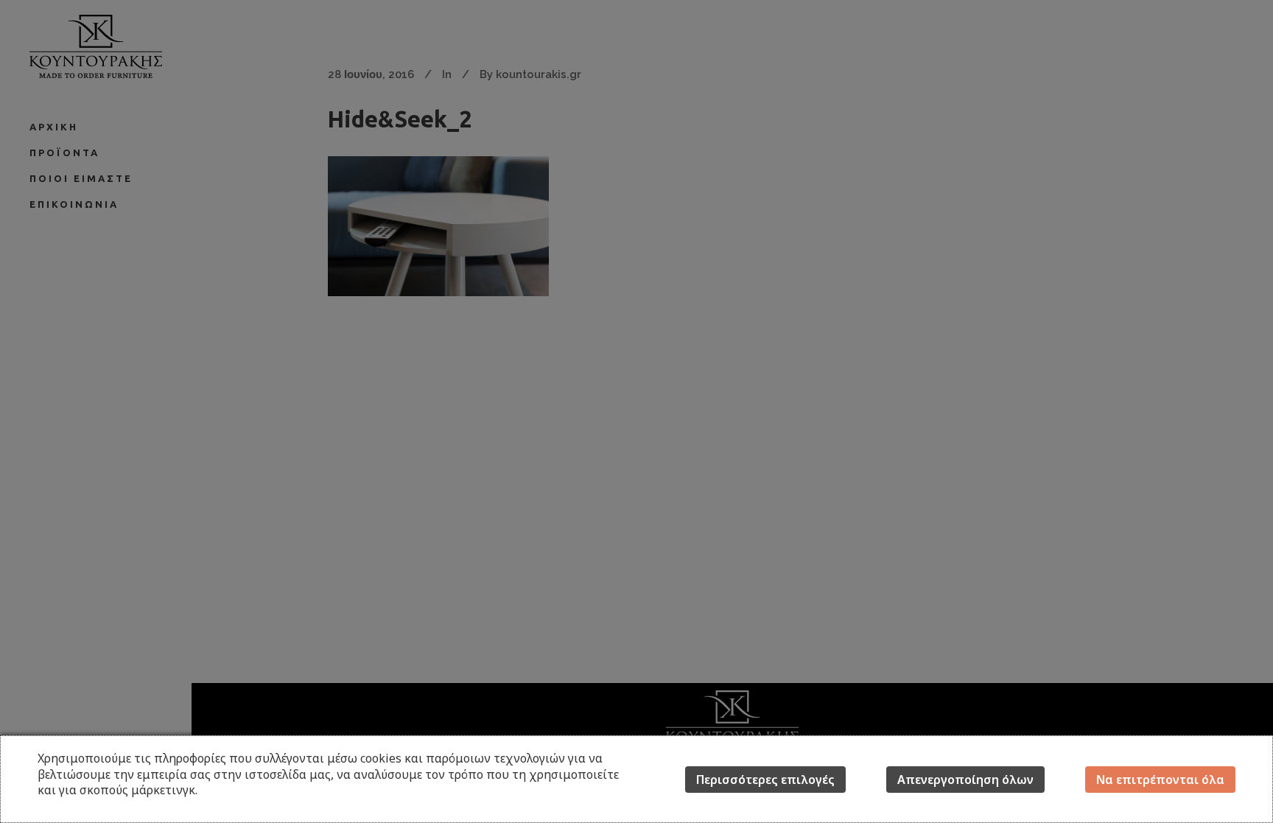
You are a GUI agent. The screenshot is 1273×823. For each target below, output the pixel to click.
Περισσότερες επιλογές (765, 779)
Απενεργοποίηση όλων (965, 779)
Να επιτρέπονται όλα (1160, 779)
